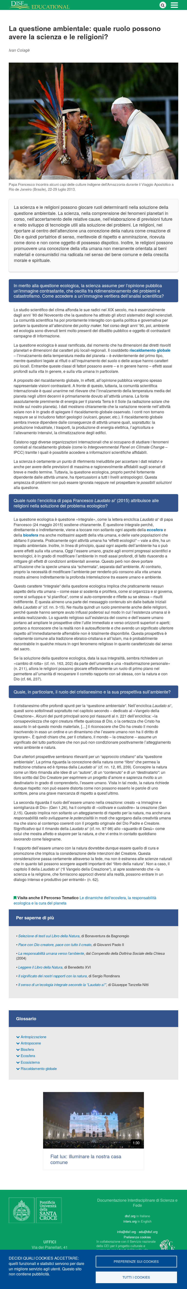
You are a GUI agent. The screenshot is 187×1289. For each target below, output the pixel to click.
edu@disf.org (148, 1231)
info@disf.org (126, 1231)
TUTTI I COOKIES (136, 1277)
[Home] (41, 5)
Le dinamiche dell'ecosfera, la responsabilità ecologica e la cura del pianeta (85, 900)
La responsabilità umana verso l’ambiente (51, 953)
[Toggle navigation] (174, 4)
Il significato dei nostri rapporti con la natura (52, 975)
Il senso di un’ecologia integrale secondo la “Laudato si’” (62, 984)
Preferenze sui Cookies (136, 1261)
